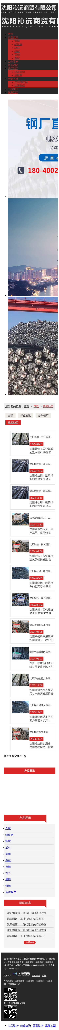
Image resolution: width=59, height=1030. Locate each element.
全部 (10, 415)
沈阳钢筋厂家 (14, 984)
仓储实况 (13, 78)
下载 (36, 406)
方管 (32, 799)
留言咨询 (38, 1025)
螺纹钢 (18, 44)
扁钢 (17, 799)
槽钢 (46, 799)
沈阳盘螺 (19, 85)
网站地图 (36, 975)
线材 (17, 51)
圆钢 (17, 54)
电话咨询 (13, 1025)
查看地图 (50, 1025)
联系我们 (13, 92)
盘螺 (17, 41)
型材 (17, 58)
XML (44, 975)
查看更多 (30, 942)
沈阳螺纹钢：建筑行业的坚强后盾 (26, 913)
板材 (17, 47)
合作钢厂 (43, 415)
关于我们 (13, 68)
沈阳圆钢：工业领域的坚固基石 (25, 918)
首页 (10, 34)
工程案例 (13, 89)
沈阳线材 (39, 962)
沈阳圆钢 (19, 962)
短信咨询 (25, 1025)
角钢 (22, 806)
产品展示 (13, 37)
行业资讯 (25, 415)
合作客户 (13, 61)
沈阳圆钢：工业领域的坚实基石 (25, 936)
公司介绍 (19, 71)
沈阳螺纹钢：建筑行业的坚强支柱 (26, 930)
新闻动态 (13, 65)
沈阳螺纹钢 (21, 82)
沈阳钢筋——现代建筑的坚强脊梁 (26, 924)
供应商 (18, 75)
